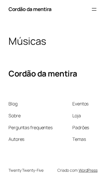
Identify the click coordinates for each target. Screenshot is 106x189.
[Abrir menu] (94, 9)
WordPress (88, 170)
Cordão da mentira (29, 9)
